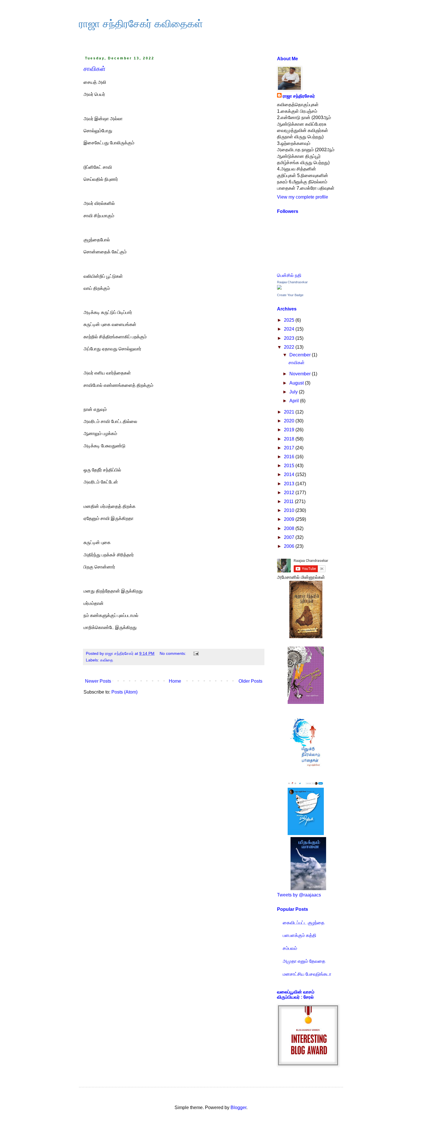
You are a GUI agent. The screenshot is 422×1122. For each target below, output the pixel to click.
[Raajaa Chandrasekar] (279, 288)
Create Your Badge (290, 295)
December (300, 354)
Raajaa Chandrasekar (292, 282)
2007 (289, 537)
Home (175, 681)
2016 (289, 456)
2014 (289, 474)
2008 (289, 528)
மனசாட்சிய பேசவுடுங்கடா (307, 974)
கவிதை (106, 660)
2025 (289, 320)
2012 (289, 492)
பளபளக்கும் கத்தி (299, 935)
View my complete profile (302, 197)
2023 (289, 338)
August (297, 383)
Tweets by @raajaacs (299, 894)
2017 (289, 447)
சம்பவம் (290, 948)
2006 (289, 546)
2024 (289, 329)
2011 (289, 501)
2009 (289, 519)
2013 (289, 483)
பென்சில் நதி (289, 275)
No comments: (173, 653)
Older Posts (250, 681)
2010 (289, 510)
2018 (289, 438)
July (294, 391)
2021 (289, 411)
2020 (289, 420)
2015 (289, 465)
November (300, 373)
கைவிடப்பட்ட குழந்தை (303, 922)
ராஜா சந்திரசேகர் (299, 96)
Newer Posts (98, 681)
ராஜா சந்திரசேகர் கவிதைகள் (141, 24)
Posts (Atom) (124, 692)
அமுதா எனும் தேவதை (304, 961)
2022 (289, 347)
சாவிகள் (95, 68)
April (294, 400)
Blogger (238, 1107)
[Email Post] (195, 653)
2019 (289, 429)
